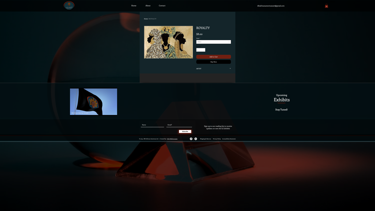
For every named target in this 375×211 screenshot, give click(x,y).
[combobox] (213, 42)
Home (146, 19)
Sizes (198, 38)
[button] (326, 6)
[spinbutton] (201, 50)
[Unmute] (76, 113)
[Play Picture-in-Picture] (111, 113)
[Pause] (72, 113)
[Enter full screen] (114, 113)
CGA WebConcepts (172, 139)
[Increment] (204, 50)
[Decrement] (198, 50)
